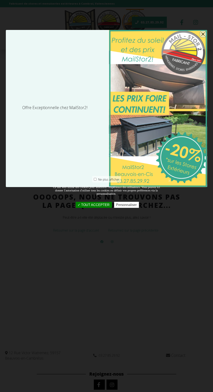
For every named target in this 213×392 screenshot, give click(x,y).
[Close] (203, 34)
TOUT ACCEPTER (95, 205)
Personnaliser (126, 205)
